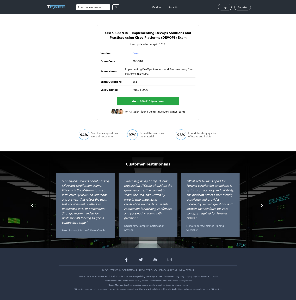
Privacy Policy (148, 270)
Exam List (173, 7)
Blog (105, 270)
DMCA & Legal (168, 270)
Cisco (136, 53)
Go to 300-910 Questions (148, 101)
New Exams (186, 270)
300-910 (138, 61)
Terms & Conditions (123, 270)
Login (225, 7)
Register (242, 7)
